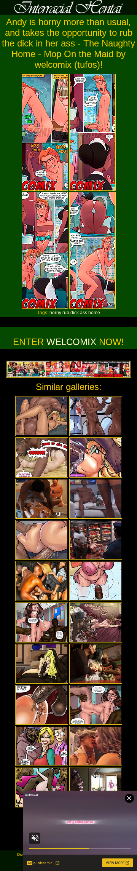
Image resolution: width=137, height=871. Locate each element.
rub (65, 312)
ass (83, 312)
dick (74, 312)
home (94, 312)
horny (55, 312)
